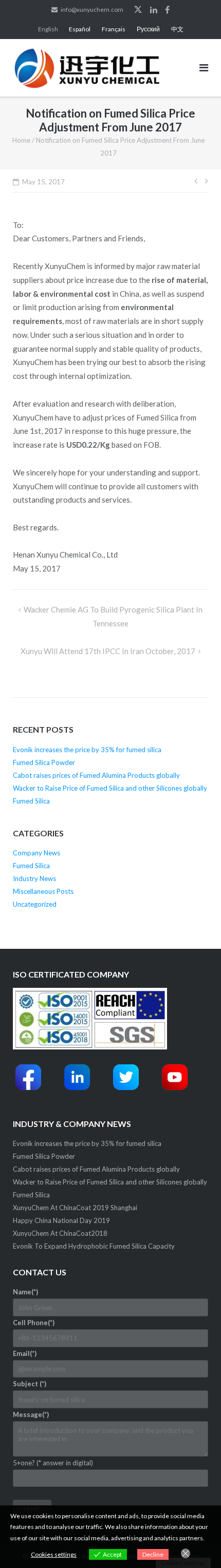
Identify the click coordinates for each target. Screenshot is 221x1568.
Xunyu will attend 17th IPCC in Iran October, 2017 (108, 651)
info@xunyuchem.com (92, 9)
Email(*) (24, 1353)
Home (21, 140)
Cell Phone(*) (33, 1322)
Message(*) (31, 1414)
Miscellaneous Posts (43, 891)
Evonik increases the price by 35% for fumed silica (87, 749)
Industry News (34, 878)
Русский (148, 29)
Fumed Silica (31, 801)
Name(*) (25, 1292)
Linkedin (153, 10)
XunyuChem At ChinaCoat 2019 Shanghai (75, 1207)
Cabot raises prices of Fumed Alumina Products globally (96, 775)
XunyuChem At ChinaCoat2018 (60, 1233)
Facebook (167, 10)
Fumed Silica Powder (44, 762)
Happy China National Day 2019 (61, 1220)
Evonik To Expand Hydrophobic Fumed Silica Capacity (94, 1246)
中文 (177, 29)
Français (113, 29)
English (48, 29)
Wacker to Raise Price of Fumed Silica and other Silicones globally (110, 788)
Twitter (138, 10)
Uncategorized (35, 904)
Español (79, 29)
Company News (36, 853)
